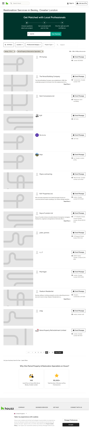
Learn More (24, 360)
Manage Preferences (70, 420)
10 (52, 352)
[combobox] (19, 3)
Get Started (56, 34)
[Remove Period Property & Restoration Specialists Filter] (42, 51)
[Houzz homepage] (7, 3)
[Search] (11, 3)
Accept (70, 424)
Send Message (79, 57)
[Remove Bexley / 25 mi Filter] (14, 51)
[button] (3, 3)
